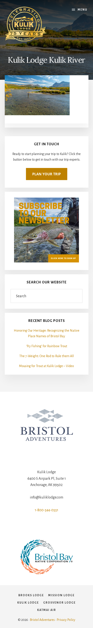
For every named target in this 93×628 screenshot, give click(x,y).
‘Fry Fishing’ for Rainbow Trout (46, 346)
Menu (82, 9)
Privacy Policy (66, 620)
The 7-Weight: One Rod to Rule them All (46, 356)
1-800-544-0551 (46, 510)
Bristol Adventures (42, 620)
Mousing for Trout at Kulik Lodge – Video (46, 366)
